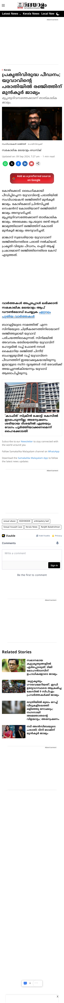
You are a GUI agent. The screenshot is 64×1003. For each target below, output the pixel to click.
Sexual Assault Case (12, 527)
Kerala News (31, 14)
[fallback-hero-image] (13, 665)
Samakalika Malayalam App (33, 458)
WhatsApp (53, 451)
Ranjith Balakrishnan (50, 527)
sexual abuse (9, 521)
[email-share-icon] (31, 165)
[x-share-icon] (11, 165)
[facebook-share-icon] (18, 165)
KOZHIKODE (24, 521)
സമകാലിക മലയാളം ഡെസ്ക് (21, 150)
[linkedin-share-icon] (25, 165)
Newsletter (27, 441)
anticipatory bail (41, 521)
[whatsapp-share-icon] (5, 165)
